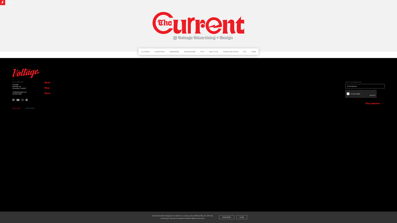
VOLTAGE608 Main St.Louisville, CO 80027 (19, 86)
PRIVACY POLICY (16, 108)
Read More (226, 217)
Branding (174, 52)
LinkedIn (13, 100)
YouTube (18, 100)
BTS (244, 52)
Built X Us (213, 52)
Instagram (23, 100)
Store (47, 93)
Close (241, 217)
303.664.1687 (17, 94)
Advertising (190, 52)
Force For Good (230, 52)
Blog (46, 87)
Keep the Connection (353, 82)
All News (145, 52)
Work (47, 82)
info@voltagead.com (19, 92)
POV (202, 52)
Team (253, 52)
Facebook (27, 100)
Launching (160, 52)
